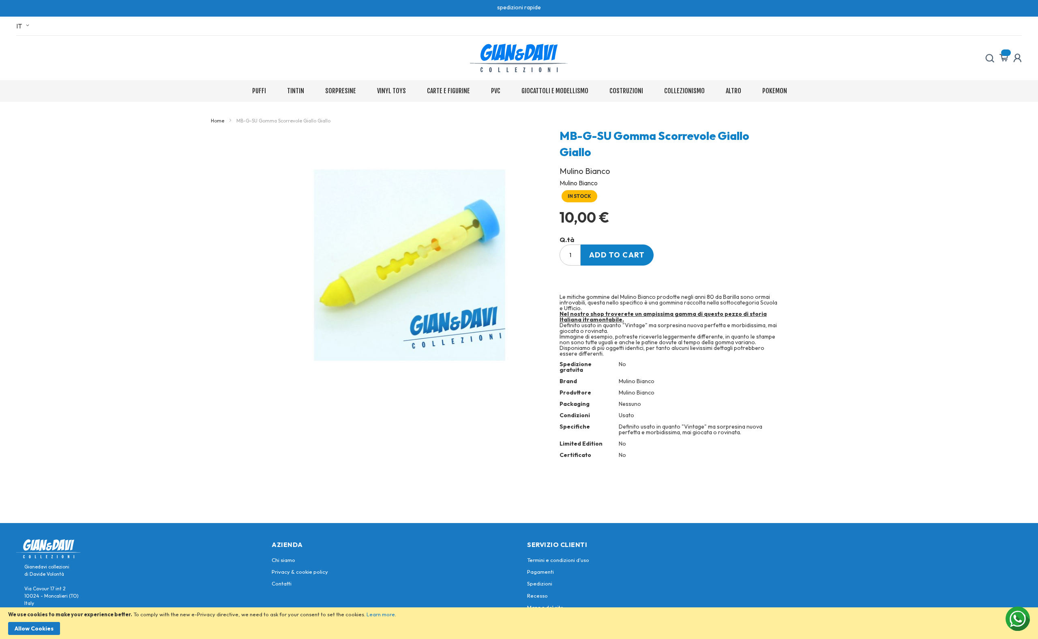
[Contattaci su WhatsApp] (1018, 619)
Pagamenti (540, 571)
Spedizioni (539, 583)
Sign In (1017, 57)
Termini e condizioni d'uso (558, 560)
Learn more (381, 614)
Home (217, 121)
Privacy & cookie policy (300, 571)
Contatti (282, 583)
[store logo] (519, 58)
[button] (24, 26)
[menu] (519, 91)
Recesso (537, 595)
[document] (519, 623)
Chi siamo (283, 560)
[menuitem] (260, 91)
